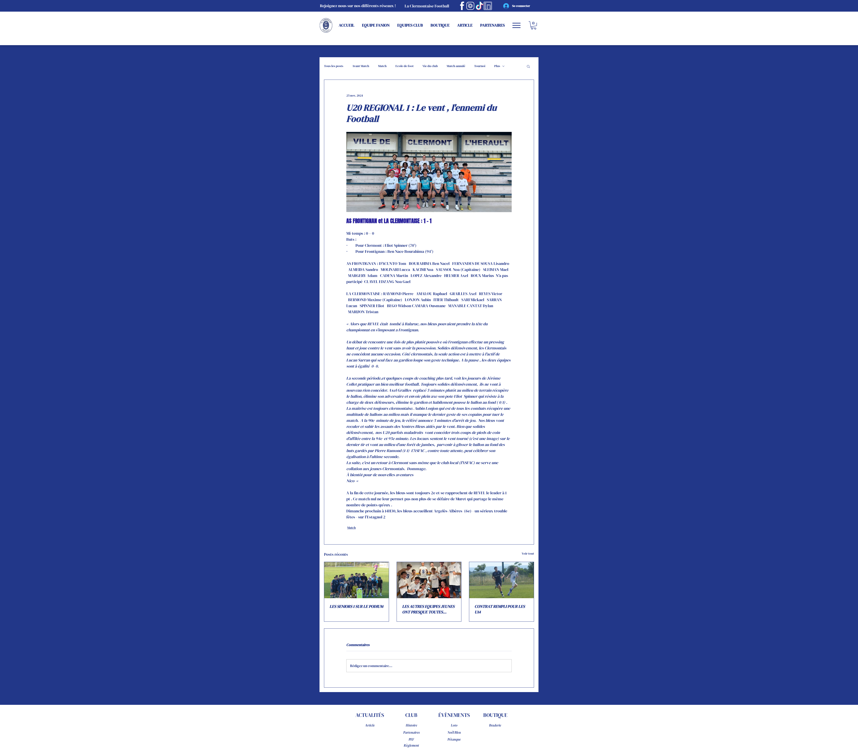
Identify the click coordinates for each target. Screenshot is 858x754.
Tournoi (479, 66)
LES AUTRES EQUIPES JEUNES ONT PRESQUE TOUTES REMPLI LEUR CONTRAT (428, 609)
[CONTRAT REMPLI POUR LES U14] (501, 580)
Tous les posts (333, 66)
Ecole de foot (404, 66)
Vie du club (430, 66)
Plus (497, 66)
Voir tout (528, 553)
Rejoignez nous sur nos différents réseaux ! (358, 5)
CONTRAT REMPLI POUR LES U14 (500, 609)
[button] (533, 25)
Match (382, 66)
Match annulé (456, 66)
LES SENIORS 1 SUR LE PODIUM (356, 606)
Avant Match (360, 66)
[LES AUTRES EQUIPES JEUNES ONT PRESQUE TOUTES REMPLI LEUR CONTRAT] (429, 580)
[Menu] (516, 25)
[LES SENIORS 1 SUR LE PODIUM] (356, 580)
